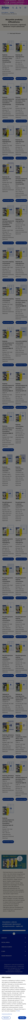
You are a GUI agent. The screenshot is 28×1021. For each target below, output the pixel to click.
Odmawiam (6, 1017)
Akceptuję (22, 1017)
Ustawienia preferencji (7, 1014)
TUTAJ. (18, 1011)
